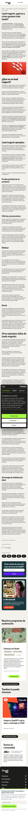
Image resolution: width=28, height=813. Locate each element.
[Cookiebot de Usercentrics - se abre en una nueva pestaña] (20, 387)
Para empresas (6, 779)
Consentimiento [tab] (6, 390)
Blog (3, 8)
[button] (20, 2)
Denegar (14, 425)
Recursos (4, 785)
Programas (5, 776)
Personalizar (13, 420)
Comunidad (5, 782)
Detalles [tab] (14, 390)
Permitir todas (14, 416)
